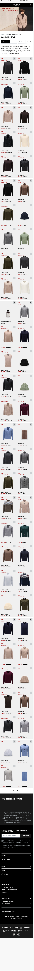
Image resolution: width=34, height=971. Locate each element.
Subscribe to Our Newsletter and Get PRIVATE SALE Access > (16, 0)
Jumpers (14, 42)
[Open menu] (2, 4)
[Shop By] (30, 42)
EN (7, 874)
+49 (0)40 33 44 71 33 (7, 887)
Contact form (5, 892)
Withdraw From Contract (8, 911)
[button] (16, 791)
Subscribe (26, 835)
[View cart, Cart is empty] (30, 4)
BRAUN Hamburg (6, 321)
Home (2, 34)
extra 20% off (4, 60)
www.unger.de (24, 916)
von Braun (4, 77)
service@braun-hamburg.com (9, 889)
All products (5, 42)
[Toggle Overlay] (14, 58)
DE (4, 874)
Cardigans (21, 42)
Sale (7, 34)
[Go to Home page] (16, 5)
